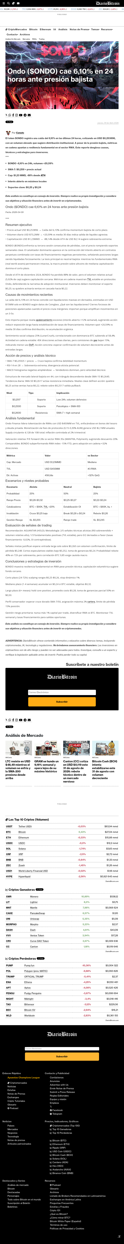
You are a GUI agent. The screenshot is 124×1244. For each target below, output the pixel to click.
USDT (9, 826)
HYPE (14, 9)
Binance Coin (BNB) (62, 1173)
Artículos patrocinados (19, 1143)
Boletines (12, 1206)
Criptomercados (18, 1082)
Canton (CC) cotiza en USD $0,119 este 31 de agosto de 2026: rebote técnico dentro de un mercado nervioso (75, 771)
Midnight (28, 998)
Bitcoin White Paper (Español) (65, 1221)
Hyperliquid (24, 876)
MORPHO (11, 924)
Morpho (34, 924)
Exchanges (13, 1097)
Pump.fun (29, 965)
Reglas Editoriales (59, 1095)
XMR (87, 9)
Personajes (13, 1195)
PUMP (9, 965)
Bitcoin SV (29, 1009)
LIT (8, 902)
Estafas (12, 1090)
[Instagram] (17, 115)
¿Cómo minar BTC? (60, 1217)
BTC (8, 832)
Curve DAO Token (39, 941)
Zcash (22, 865)
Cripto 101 (55, 1210)
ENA (8, 982)
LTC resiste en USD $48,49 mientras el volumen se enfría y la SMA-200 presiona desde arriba (17, 770)
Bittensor (29, 1004)
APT (8, 987)
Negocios (12, 1132)
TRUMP (10, 976)
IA (54, 29)
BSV (8, 1009)
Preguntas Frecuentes (62, 1203)
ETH (8, 837)
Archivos (25, 34)
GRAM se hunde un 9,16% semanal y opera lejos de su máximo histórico (46, 766)
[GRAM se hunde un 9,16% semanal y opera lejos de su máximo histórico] (47, 749)
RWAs (34, 39)
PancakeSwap (37, 913)
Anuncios (55, 1081)
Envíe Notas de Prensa (62, 1088)
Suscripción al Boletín (19, 1203)
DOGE (37, 9)
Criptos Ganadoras (21, 889)
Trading (41, 39)
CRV (8, 941)
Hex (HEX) (57, 1165)
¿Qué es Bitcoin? (59, 1214)
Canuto (20, 132)
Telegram (57, 1113)
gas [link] (95, 340)
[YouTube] (21, 115)
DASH (9, 929)
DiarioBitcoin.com (112, 881)
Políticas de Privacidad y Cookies (67, 1228)
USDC (9, 843)
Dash (33, 929)
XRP (8, 854)
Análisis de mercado (12, 39)
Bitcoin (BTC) (59, 1140)
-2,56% (25, 9)
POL (8, 971)
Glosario (12, 1104)
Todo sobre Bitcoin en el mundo (24, 1199)
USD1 (9, 870)
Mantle (33, 907)
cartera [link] (91, 601)
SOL (8, 848)
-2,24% (53, 9)
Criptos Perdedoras (22, 958)
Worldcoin (29, 1015)
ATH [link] (43, 175)
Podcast (13, 1108)
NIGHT (10, 998)
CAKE (9, 913)
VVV (8, 935)
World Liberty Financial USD (33, 870)
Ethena (28, 982)
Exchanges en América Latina (65, 1199)
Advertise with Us (59, 1084)
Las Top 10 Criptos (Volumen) (28, 819)
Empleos (54, 1102)
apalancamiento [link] (44, 319)
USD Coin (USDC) (61, 1151)
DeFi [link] (31, 344)
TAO (8, 1004)
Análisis (62, 29)
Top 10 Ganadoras (61, 1129)
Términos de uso (58, 1224)
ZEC (64, 9)
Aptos (27, 987)
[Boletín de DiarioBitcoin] (30, 115)
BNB (8, 859)
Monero (34, 896)
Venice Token (37, 935)
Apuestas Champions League (24, 1077)
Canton (34, 946)
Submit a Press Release (62, 1092)
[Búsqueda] (9, 3)
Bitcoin (33, 29)
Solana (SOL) (59, 1158)
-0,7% (121, 9)
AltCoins (8, 757)
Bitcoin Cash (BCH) (62, 1155)
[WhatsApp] (10, 115)
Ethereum (45, 29)
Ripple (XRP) (59, 1147)
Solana (22, 848)
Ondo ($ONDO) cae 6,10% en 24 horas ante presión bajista (60, 75)
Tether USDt (25, 826)
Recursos (106, 29)
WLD (8, 1015)
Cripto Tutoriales (16, 1101)
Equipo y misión (58, 1099)
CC (7, 946)
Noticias (12, 1086)
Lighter (34, 902)
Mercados (26, 39)
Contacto (12, 34)
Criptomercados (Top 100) (66, 1125)
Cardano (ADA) (60, 1162)
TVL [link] (89, 279)
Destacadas (14, 1192)
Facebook (57, 1110)
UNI (8, 918)
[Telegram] (26, 115)
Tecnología (13, 1136)
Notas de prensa (16, 1140)
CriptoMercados (17, 29)
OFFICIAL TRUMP (33, 976)
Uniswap (34, 918)
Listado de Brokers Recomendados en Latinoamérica (77, 1195)
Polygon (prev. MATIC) (35, 971)
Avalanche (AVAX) (61, 1169)
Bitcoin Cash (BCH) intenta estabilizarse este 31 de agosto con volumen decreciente (104, 770)
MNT (8, 907)
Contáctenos (57, 1077)
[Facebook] (13, 115)
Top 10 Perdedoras (62, 1132)
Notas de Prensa (79, 29)
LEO (111, 9)
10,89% (100, 9)
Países (11, 1125)
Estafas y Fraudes (59, 1206)
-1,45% (76, 9)
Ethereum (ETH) (61, 1144)
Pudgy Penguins (32, 993)
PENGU (10, 993)
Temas (95, 29)
